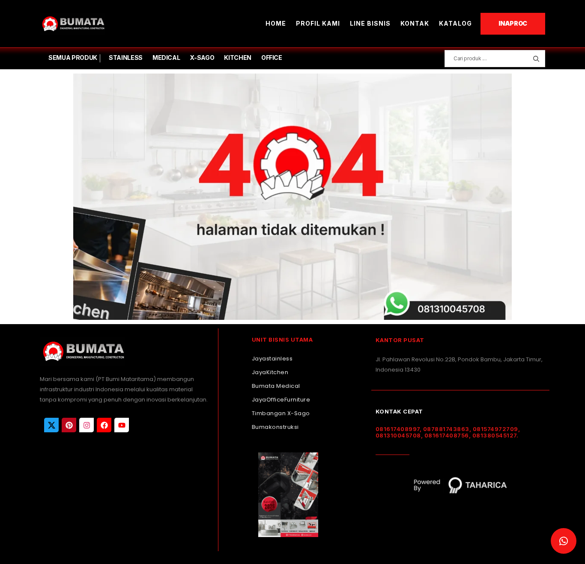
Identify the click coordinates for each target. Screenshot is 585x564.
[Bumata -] (72, 24)
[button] (563, 541)
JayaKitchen (270, 372)
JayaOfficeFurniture (281, 400)
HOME (276, 23)
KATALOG (455, 23)
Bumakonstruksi (275, 427)
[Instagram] (86, 425)
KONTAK (414, 23)
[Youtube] (121, 425)
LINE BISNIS (370, 23)
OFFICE (271, 57)
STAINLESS (126, 57)
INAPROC (512, 23)
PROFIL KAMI (318, 23)
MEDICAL (166, 57)
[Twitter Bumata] (51, 425)
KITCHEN (237, 57)
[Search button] (536, 58)
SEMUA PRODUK (72, 57)
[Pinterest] (69, 425)
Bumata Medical (276, 386)
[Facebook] (104, 425)
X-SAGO (202, 57)
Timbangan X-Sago (281, 413)
